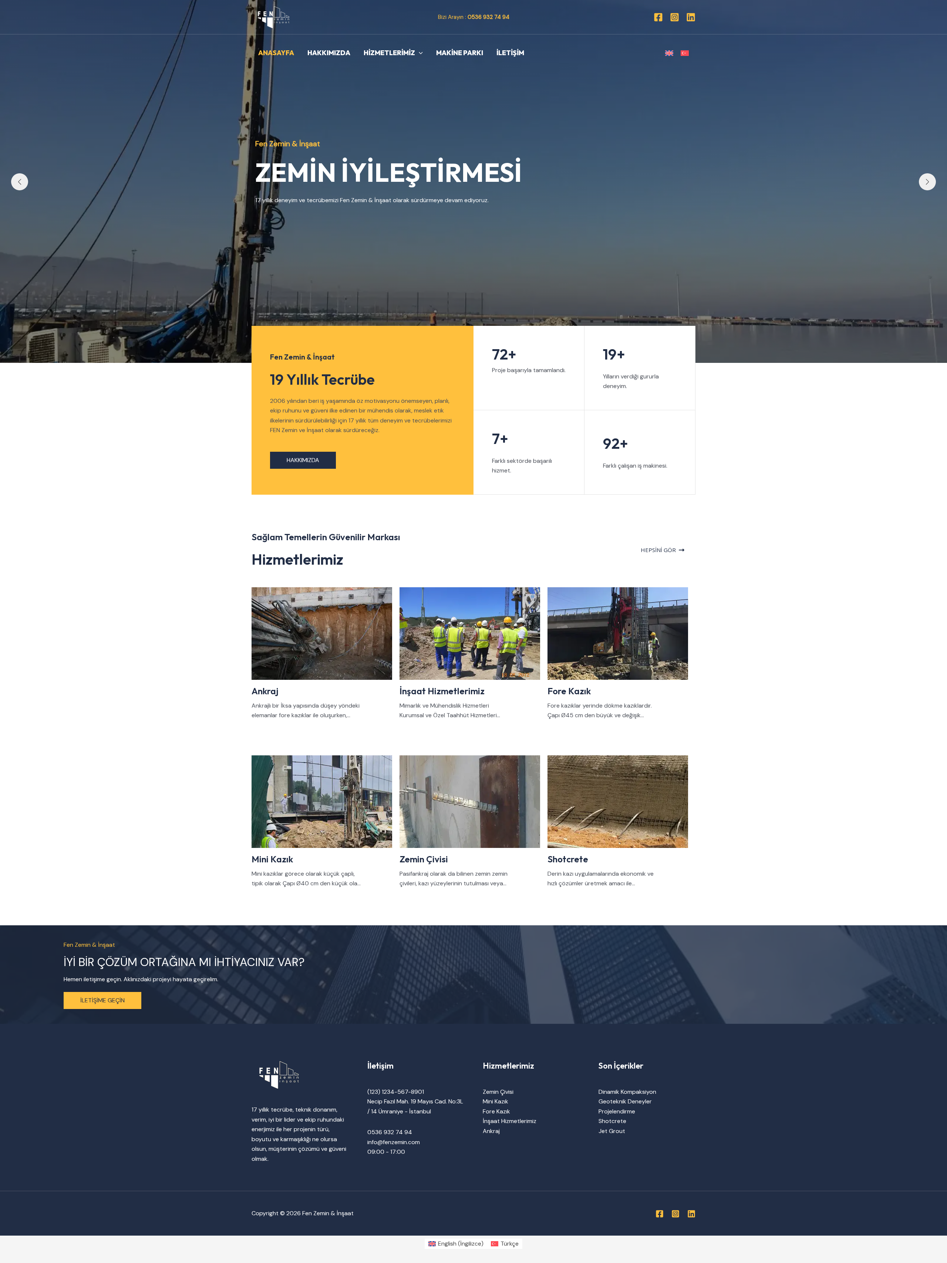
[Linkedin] (690, 17)
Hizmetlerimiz (389, 53)
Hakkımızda (328, 53)
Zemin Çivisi (498, 1092)
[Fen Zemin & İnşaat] (274, 16)
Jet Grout (612, 1131)
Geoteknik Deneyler (625, 1101)
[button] (19, 181)
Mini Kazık (495, 1101)
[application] (419, 53)
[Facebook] (658, 17)
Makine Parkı (459, 53)
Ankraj (491, 1131)
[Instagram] (674, 17)
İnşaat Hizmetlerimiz (509, 1121)
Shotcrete (612, 1121)
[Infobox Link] (326, 653)
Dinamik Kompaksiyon (627, 1092)
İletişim (510, 53)
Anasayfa (276, 53)
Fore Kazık (496, 1111)
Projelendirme (617, 1111)
